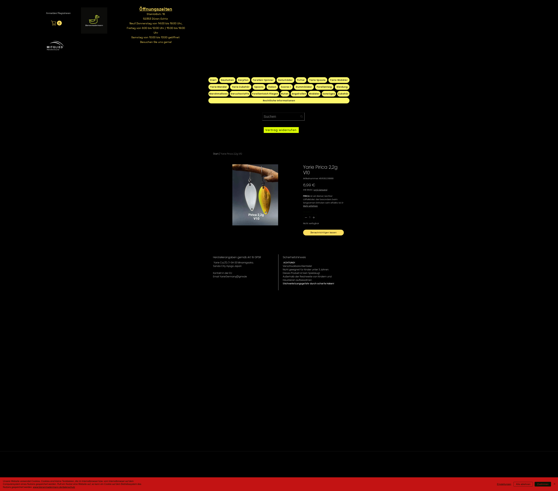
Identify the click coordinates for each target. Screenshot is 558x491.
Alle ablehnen (523, 484)
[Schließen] (554, 484)
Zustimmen (543, 484)
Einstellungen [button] (504, 484)
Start (216, 153)
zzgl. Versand (320, 189)
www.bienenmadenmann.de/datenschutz (54, 487)
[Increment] (314, 217)
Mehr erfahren (310, 205)
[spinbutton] (310, 217)
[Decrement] (306, 217)
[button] (57, 23)
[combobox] (283, 117)
